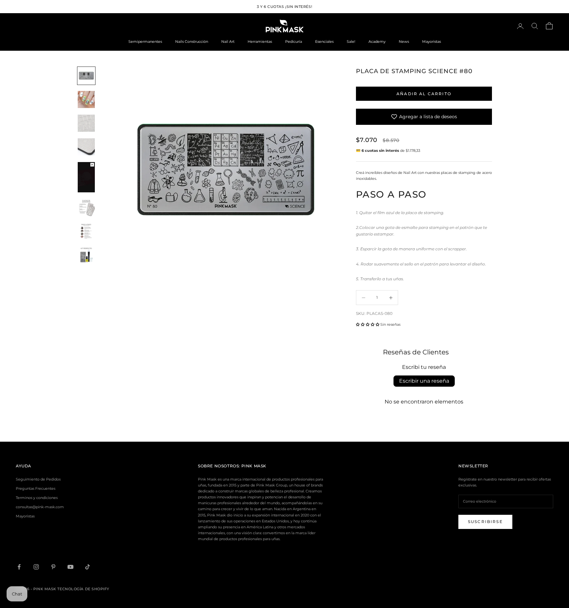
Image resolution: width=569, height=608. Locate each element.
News (404, 41)
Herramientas (260, 41)
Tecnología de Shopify (83, 589)
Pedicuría (293, 41)
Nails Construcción (191, 41)
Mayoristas (431, 41)
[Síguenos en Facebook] (19, 567)
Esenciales (324, 41)
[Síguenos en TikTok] (87, 567)
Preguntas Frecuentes (35, 488)
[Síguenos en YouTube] (70, 567)
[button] (367, 324)
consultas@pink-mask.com (40, 507)
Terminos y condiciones (37, 497)
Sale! (351, 41)
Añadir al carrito (423, 93)
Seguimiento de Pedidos (38, 479)
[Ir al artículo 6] (86, 208)
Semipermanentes (145, 41)
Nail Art (227, 41)
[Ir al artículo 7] (86, 231)
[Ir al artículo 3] (86, 123)
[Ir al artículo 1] (86, 76)
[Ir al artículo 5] (86, 177)
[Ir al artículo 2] (86, 99)
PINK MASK (253, 465)
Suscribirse (485, 521)
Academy (377, 41)
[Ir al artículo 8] (86, 255)
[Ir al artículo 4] (86, 147)
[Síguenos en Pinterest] (53, 567)
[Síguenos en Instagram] (36, 567)
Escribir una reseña (424, 381)
